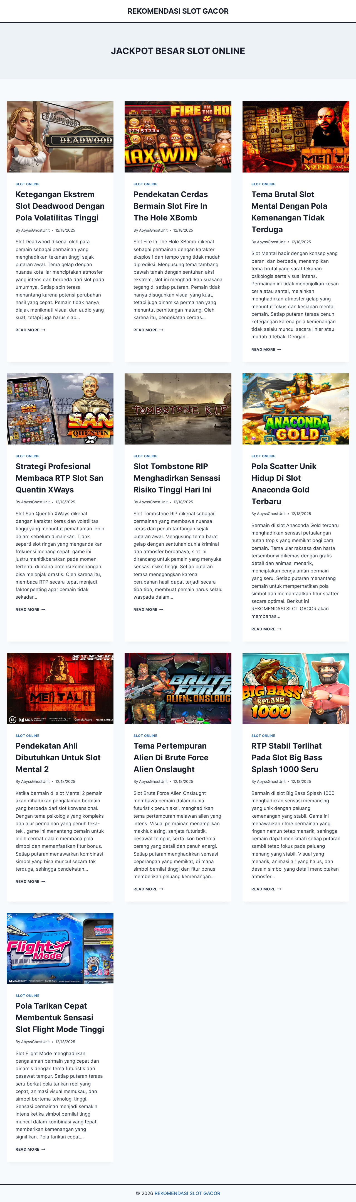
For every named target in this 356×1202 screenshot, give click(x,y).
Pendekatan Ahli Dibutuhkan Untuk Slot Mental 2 (58, 757)
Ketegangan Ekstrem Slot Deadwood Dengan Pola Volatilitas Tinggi (60, 206)
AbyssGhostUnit (35, 230)
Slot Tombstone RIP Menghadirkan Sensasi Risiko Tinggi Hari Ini (177, 478)
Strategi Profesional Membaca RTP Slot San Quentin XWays (59, 478)
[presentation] (60, 137)
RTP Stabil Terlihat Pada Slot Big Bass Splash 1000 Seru (286, 757)
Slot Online (27, 184)
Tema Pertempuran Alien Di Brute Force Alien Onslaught (171, 757)
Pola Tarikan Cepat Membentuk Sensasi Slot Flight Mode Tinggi (60, 1017)
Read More (30, 330)
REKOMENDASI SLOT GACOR (187, 1193)
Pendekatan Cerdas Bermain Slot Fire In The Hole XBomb (171, 206)
